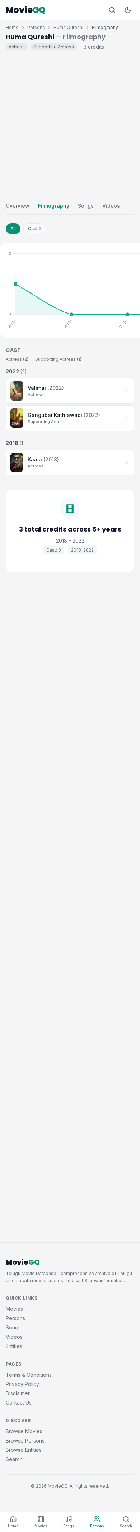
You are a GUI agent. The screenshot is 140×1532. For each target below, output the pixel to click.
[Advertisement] (70, 124)
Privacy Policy (22, 1384)
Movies (14, 1309)
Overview (17, 206)
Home (12, 27)
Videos (111, 206)
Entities (14, 1346)
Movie (26, 10)
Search (14, 1459)
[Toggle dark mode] (127, 10)
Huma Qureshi (68, 27)
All (13, 228)
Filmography (53, 206)
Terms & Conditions (29, 1375)
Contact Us (19, 1403)
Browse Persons (25, 1441)
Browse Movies (24, 1431)
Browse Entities (24, 1450)
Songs (86, 206)
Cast (35, 228)
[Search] (112, 10)
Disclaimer (18, 1393)
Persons (36, 27)
